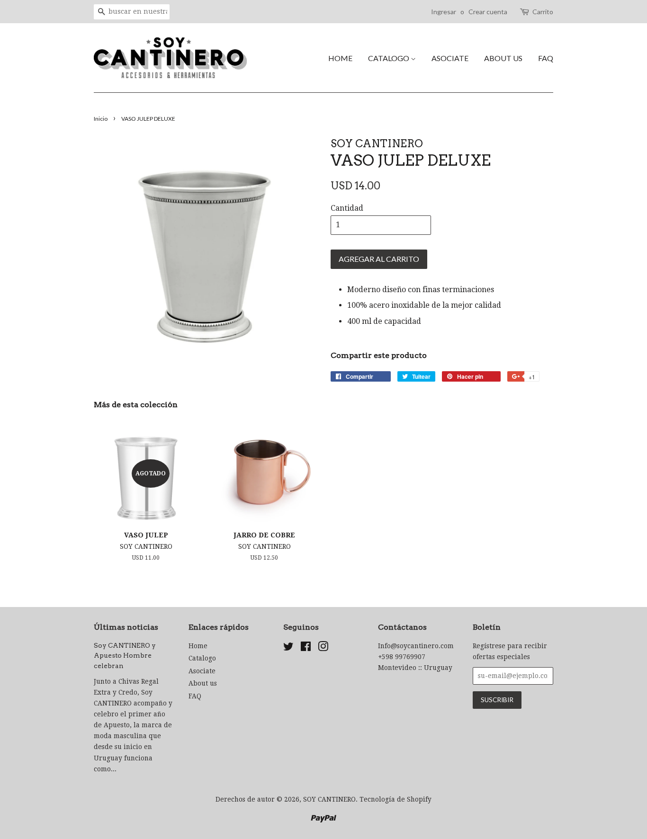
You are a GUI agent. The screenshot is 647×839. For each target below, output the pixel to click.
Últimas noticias (126, 627)
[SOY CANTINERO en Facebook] (305, 648)
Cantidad (347, 208)
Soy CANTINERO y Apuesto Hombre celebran (125, 656)
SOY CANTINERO (329, 799)
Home (340, 58)
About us (503, 58)
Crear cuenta (487, 12)
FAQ (545, 58)
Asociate (449, 58)
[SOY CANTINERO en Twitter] (288, 648)
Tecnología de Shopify (395, 799)
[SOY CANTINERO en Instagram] (323, 648)
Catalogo (389, 58)
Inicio (101, 118)
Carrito (542, 12)
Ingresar (443, 12)
